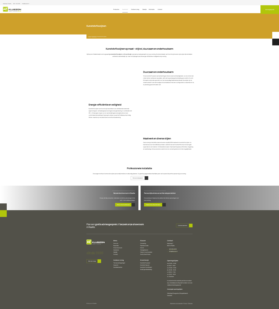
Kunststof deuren (145, 265)
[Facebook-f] (270, 2)
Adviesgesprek (269, 9)
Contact (160, 9)
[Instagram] (275, 2)
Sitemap (190, 303)
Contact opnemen (182, 225)
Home (89, 36)
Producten (116, 9)
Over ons (115, 243)
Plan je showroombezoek (123, 204)
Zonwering (143, 243)
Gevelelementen (117, 267)
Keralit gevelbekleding (146, 269)
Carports (115, 265)
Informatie (151, 9)
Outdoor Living (135, 9)
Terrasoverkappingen (119, 263)
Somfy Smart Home (145, 254)
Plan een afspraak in (138, 178)
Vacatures (116, 250)
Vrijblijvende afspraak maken (153, 204)
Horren (142, 248)
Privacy (185, 303)
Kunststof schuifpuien (146, 267)
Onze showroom (117, 248)
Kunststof (125, 9)
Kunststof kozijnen (145, 263)
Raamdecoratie (144, 245)
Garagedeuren (144, 250)
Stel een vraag (92, 261)
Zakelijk (144, 9)
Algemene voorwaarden (176, 303)
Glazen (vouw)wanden (146, 252)
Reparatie (116, 245)
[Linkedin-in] (273, 2)
